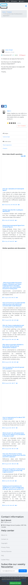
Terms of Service (6, 551)
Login (7, 1)
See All (23, 156)
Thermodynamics (7, 145)
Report (23, 55)
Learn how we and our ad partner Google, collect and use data (14, 581)
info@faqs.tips (7, 522)
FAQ (2, 555)
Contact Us (4, 539)
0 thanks (22, 126)
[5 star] (15, 123)
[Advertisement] (14, 34)
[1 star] (8, 123)
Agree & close (16, 583)
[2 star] (10, 123)
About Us (4, 535)
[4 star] (13, 123)
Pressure (5, 148)
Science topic (6, 136)
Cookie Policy (5, 559)
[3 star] (11, 123)
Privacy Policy (5, 547)
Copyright (4, 543)
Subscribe (23, 571)
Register (15, 1)
